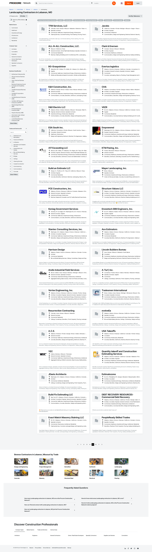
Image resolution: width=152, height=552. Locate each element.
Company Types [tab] (20, 529)
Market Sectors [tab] (30, 529)
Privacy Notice (38, 547)
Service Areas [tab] (53, 529)
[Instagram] (134, 548)
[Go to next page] (102, 444)
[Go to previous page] (78, 444)
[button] (10, 28)
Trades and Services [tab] (42, 529)
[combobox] (102, 3)
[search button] (114, 3)
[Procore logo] (15, 3)
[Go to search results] (26, 132)
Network (26, 3)
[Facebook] (128, 548)
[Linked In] (125, 548)
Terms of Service (46, 547)
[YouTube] (138, 548)
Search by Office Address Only (19, 20)
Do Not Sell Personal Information (59, 547)
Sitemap (69, 547)
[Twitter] (131, 548)
